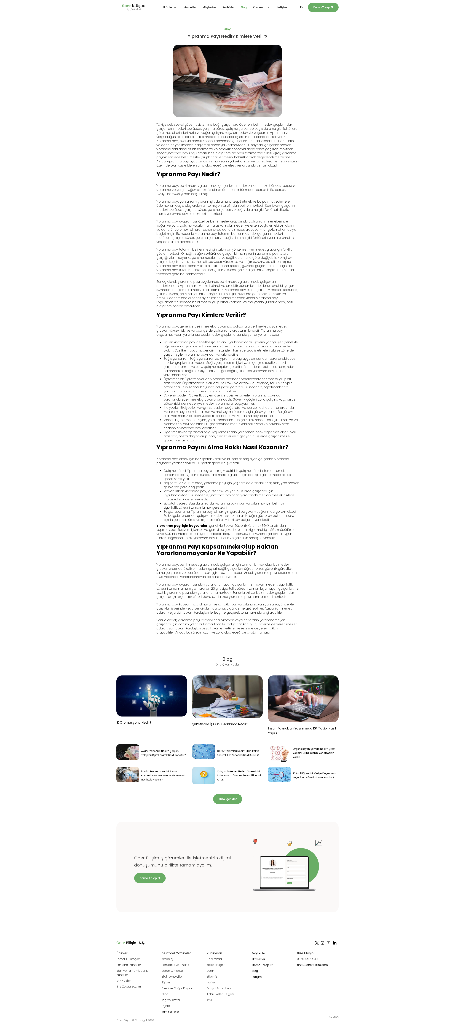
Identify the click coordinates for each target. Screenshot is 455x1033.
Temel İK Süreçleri (128, 959)
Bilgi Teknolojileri (172, 977)
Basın (210, 971)
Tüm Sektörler (170, 1011)
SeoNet (334, 1016)
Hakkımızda (214, 959)
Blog (244, 7)
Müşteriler (209, 7)
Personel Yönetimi (128, 965)
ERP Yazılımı (124, 981)
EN (302, 7)
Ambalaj (167, 959)
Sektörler (228, 7)
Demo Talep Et (323, 7)
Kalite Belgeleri (217, 965)
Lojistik (166, 1006)
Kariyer (211, 982)
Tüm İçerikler (227, 799)
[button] (170, 7)
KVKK (210, 1000)
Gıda (165, 994)
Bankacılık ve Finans (175, 965)
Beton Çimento (172, 971)
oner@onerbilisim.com (312, 965)
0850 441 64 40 (307, 959)
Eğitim (166, 982)
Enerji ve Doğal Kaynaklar (179, 988)
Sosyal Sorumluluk (219, 988)
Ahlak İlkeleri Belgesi (220, 994)
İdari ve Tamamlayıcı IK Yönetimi (132, 973)
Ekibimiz (212, 977)
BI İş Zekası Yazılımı (128, 986)
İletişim (282, 7)
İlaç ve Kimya (171, 1000)
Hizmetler (189, 7)
